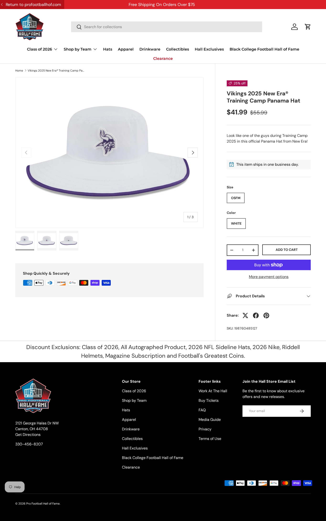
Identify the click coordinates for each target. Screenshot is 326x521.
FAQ (202, 410)
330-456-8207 (29, 444)
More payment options (269, 276)
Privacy (205, 429)
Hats (107, 49)
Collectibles (177, 49)
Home (19, 70)
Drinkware (149, 49)
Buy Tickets (209, 400)
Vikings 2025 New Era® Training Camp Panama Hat (56, 70)
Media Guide (210, 419)
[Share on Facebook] (256, 315)
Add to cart (287, 250)
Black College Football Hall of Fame (264, 49)
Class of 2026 (39, 49)
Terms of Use (210, 438)
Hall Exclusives (209, 49)
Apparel (126, 49)
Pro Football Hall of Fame (43, 504)
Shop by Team (77, 49)
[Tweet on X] (245, 315)
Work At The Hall (213, 390)
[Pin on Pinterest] (266, 315)
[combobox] (166, 26)
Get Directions (28, 434)
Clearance (163, 58)
